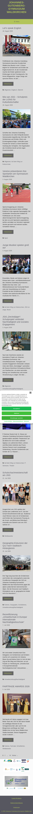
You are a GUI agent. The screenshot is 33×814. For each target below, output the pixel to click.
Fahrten (6, 605)
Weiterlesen (8, 84)
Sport (6, 238)
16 (10, 755)
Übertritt (20, 90)
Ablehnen (16, 413)
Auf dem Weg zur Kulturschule (14, 307)
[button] (30, 393)
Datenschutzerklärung (18, 421)
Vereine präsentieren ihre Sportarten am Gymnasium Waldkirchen (15, 173)
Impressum (26, 421)
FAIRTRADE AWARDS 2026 (16, 686)
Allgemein (7, 90)
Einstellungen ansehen (16, 418)
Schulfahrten (22, 605)
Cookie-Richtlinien (16, 798)
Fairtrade (13, 746)
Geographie (13, 605)
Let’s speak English (12, 28)
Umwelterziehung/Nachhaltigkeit (13, 389)
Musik (9, 310)
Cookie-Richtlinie (8, 421)
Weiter (15, 755)
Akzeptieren (16, 408)
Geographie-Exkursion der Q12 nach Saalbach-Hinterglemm (15, 545)
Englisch (14, 90)
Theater (11, 465)
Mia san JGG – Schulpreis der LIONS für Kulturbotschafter (15, 99)
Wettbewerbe (8, 536)
